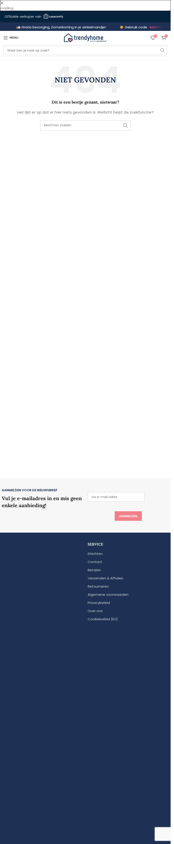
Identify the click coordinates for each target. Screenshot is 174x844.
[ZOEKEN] (162, 50)
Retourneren (98, 586)
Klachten (95, 553)
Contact (95, 561)
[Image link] (43, 718)
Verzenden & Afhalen (105, 578)
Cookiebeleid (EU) (103, 619)
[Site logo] (85, 37)
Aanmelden (128, 516)
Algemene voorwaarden (108, 594)
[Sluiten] (2, 3)
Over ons (95, 610)
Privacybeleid (99, 602)
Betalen (94, 570)
